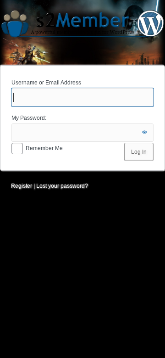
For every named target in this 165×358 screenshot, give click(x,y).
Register (21, 186)
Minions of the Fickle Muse (82, 31)
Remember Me (44, 148)
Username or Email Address (46, 82)
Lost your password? (62, 186)
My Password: (28, 118)
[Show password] (144, 132)
